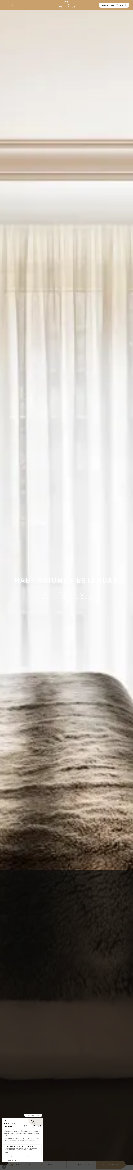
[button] (13, 5)
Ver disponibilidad (110, 1165)
